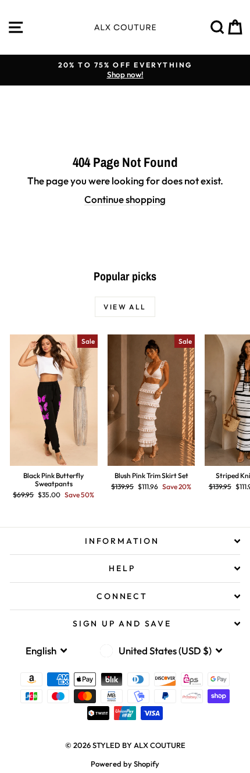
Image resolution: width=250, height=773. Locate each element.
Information (122, 541)
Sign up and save (122, 623)
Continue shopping (125, 199)
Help (122, 568)
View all (124, 306)
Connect (122, 596)
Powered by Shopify (125, 763)
